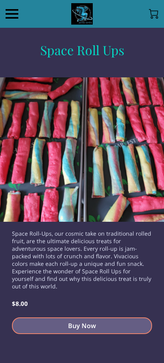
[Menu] (12, 14)
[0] (153, 14)
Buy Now (82, 325)
